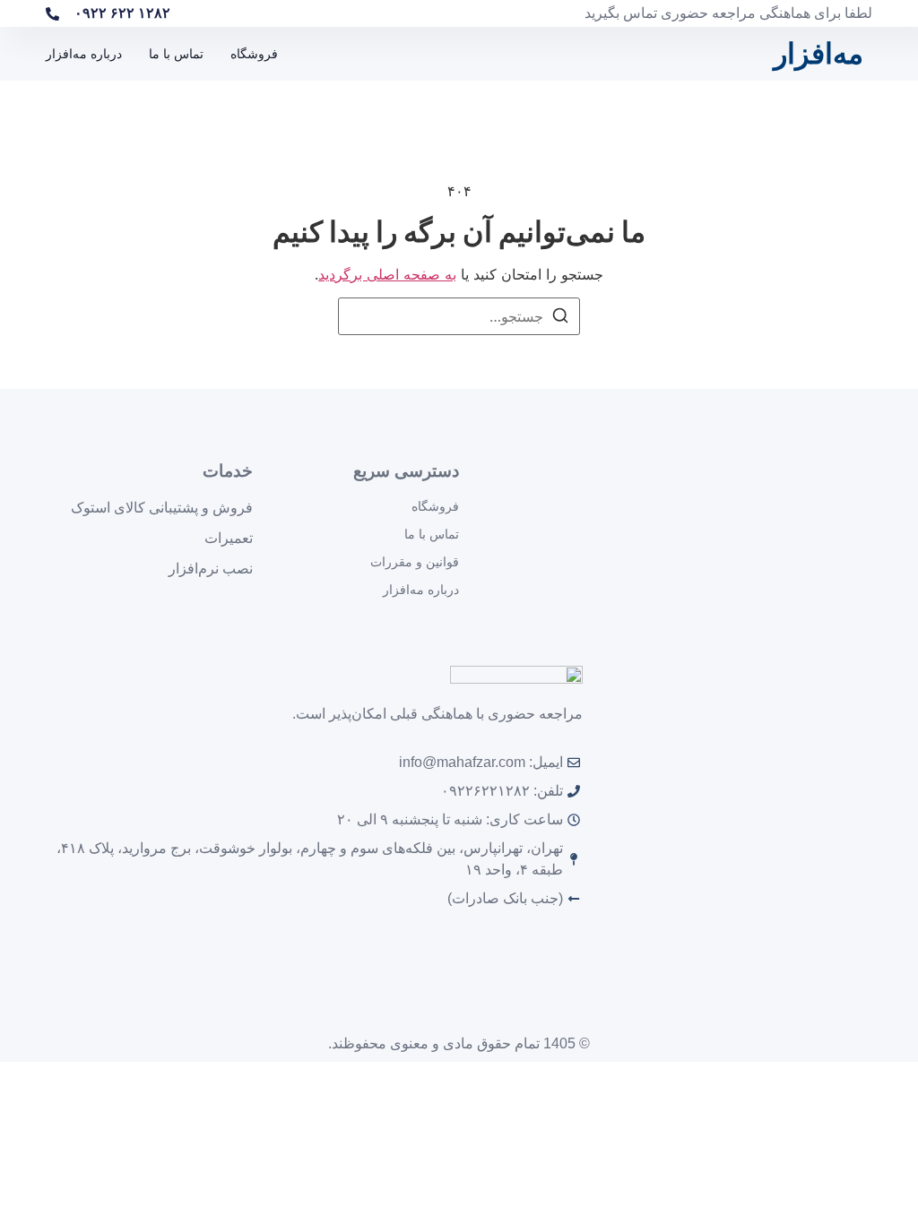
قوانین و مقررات (414, 562)
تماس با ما (176, 54)
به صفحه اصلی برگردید (387, 274)
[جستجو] (560, 318)
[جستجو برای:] (459, 316)
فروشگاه (254, 54)
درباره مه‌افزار (84, 54)
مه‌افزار (818, 54)
